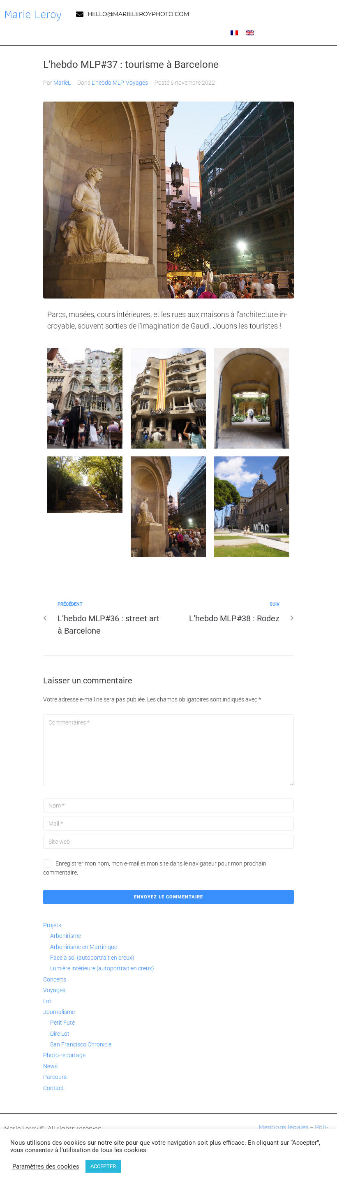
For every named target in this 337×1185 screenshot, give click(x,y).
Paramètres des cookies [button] (45, 1166)
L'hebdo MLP (107, 82)
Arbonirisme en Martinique (83, 947)
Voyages (137, 82)
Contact (53, 1088)
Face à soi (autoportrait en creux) (92, 957)
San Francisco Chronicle (80, 1044)
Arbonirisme (65, 936)
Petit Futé (62, 1022)
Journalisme (59, 1012)
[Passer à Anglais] (250, 33)
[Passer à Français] (234, 33)
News (50, 1066)
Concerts (54, 979)
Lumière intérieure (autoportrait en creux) (102, 968)
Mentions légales (283, 1127)
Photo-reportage (64, 1055)
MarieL (62, 82)
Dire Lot (59, 1033)
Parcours (55, 1077)
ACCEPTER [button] (103, 1166)
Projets (52, 925)
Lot (47, 1001)
